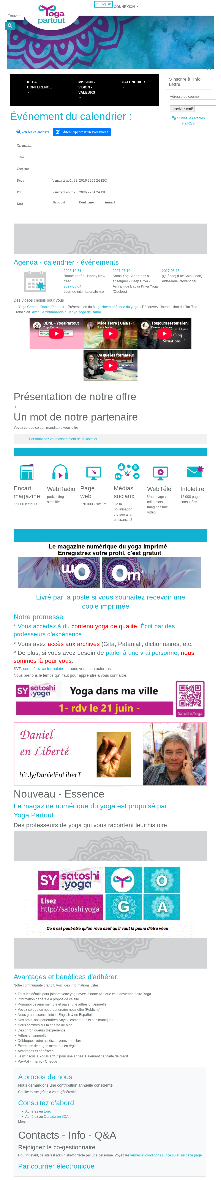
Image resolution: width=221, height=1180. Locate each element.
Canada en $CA (56, 1116)
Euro (47, 1111)
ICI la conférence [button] (39, 84)
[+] (15, 407)
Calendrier (24, 145)
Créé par (23, 168)
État (20, 203)
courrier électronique (63, 1166)
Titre (20, 157)
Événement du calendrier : (71, 116)
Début (21, 180)
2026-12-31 (72, 271)
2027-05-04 (72, 286)
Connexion (125, 7)
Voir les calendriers (35, 132)
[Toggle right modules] (209, 69)
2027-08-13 (171, 271)
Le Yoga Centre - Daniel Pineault (39, 307)
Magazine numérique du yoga (115, 307)
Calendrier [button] (133, 82)
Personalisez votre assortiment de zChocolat (63, 439)
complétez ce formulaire (43, 669)
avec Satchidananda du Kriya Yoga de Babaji (67, 312)
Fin (19, 192)
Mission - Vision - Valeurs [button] (86, 87)
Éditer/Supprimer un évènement (84, 132)
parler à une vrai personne (141, 652)
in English (103, 4)
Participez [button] (182, 82)
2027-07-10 (121, 271)
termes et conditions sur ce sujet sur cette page (166, 1155)
